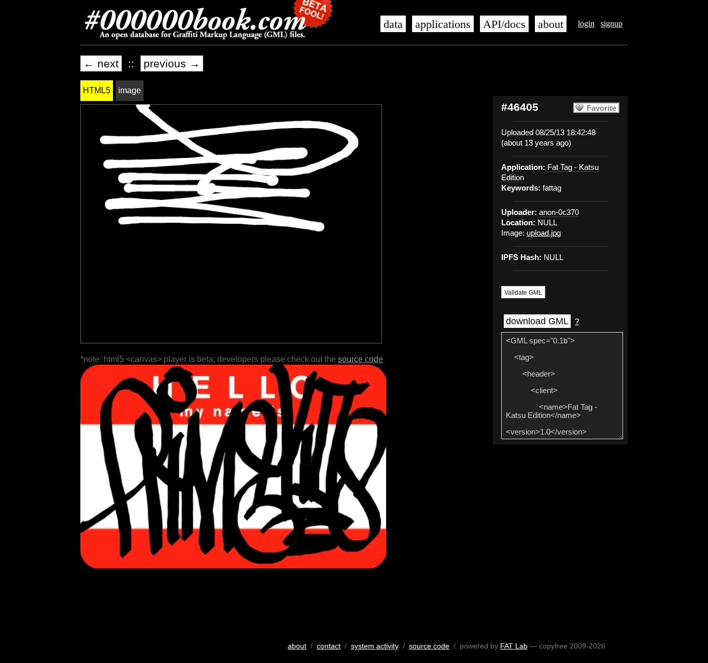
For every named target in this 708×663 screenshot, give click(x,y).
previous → (172, 63)
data (393, 24)
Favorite (601, 108)
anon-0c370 (559, 212)
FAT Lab (514, 646)
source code (360, 359)
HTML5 (96, 90)
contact (329, 646)
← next (101, 63)
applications (443, 24)
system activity (375, 646)
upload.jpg (544, 233)
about (550, 24)
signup (611, 23)
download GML (537, 321)
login (586, 23)
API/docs (504, 24)
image (129, 90)
